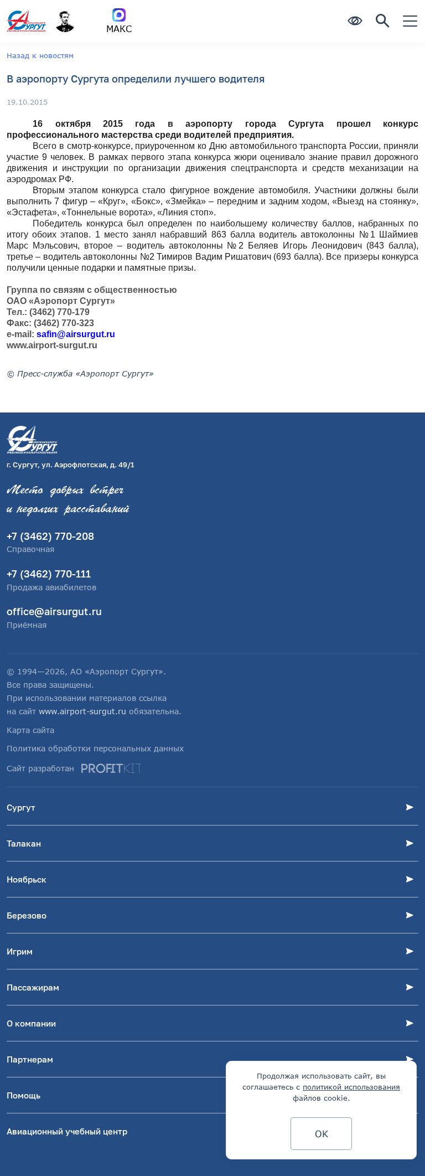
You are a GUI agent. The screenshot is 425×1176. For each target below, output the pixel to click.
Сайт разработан (40, 768)
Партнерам (30, 1059)
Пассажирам (33, 987)
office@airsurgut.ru (54, 611)
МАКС (119, 28)
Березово (26, 915)
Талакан (24, 843)
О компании (31, 1023)
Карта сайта (30, 730)
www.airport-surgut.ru (82, 711)
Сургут (21, 807)
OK (321, 1133)
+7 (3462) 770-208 (50, 536)
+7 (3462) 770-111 (49, 574)
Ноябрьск (26, 879)
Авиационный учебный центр (67, 1131)
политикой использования (351, 1086)
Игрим (20, 951)
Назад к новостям (40, 55)
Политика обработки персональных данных (95, 748)
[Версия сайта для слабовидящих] (354, 21)
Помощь (23, 1095)
